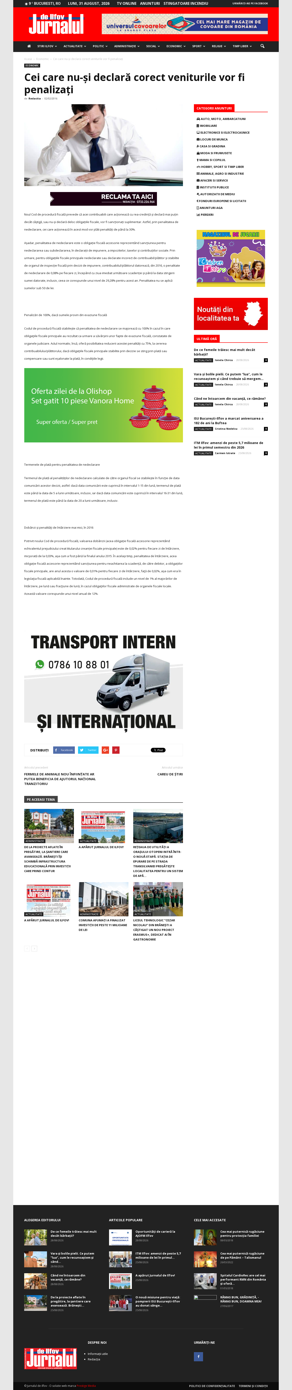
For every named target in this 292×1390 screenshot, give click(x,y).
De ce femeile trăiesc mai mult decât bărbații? (74, 1233)
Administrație (125, 46)
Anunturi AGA (211, 208)
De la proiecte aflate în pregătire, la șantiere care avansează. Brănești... (71, 1301)
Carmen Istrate (225, 453)
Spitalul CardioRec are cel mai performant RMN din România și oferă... (243, 1279)
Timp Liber (240, 46)
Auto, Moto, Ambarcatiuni (223, 119)
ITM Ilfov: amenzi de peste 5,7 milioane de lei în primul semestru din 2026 (228, 445)
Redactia (35, 98)
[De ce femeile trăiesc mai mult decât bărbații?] (35, 1237)
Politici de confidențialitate (212, 1386)
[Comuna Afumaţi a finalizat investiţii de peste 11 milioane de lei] (103, 899)
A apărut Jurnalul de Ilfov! (101, 847)
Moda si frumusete (216, 153)
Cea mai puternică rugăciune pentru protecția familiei (242, 1233)
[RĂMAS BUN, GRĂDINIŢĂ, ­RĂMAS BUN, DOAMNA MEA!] (205, 1303)
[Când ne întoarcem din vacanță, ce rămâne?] (35, 1281)
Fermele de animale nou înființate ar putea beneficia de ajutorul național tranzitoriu (60, 779)
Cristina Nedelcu (226, 428)
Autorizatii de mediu (217, 194)
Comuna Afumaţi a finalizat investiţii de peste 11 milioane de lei (103, 925)
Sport (197, 46)
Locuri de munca (214, 139)
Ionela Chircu (224, 360)
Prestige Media (86, 1386)
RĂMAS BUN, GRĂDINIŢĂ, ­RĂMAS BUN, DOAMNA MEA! (241, 1299)
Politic (98, 46)
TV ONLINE (126, 3)
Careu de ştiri (170, 774)
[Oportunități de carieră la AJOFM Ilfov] (120, 1237)
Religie (217, 46)
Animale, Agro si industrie (222, 173)
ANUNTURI (150, 3)
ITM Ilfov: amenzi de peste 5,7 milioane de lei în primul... (158, 1255)
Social (151, 46)
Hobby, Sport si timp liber (222, 167)
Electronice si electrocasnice (225, 132)
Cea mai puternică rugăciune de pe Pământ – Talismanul (242, 1255)
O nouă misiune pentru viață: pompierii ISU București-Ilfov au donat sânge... (158, 1301)
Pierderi (207, 215)
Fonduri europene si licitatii (222, 201)
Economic (174, 46)
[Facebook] (198, 1356)
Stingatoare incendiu (186, 3)
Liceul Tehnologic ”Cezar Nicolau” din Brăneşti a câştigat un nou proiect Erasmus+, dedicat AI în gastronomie (154, 929)
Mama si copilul (212, 160)
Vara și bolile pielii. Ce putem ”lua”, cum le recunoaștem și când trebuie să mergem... (228, 376)
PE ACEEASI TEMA (41, 799)
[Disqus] (103, 1019)
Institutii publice (214, 187)
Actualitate (73, 46)
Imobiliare (208, 126)
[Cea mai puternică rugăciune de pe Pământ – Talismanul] (205, 1259)
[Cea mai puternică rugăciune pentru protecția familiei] (205, 1237)
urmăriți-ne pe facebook (250, 3)
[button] (262, 46)
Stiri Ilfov (45, 46)
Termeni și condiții (253, 1386)
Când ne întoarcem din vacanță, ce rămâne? (230, 398)
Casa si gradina (212, 146)
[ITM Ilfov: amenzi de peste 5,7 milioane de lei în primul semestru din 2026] (120, 1259)
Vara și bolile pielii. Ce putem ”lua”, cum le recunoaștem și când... (72, 1257)
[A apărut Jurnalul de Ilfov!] (103, 826)
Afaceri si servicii (214, 180)
